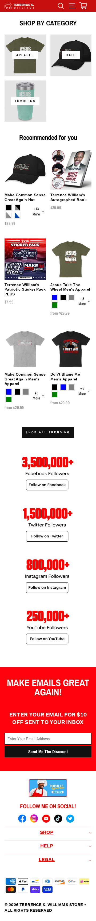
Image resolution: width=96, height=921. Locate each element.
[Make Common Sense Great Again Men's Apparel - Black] (17, 392)
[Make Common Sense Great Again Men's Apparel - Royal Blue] (9, 392)
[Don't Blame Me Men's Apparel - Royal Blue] (63, 387)
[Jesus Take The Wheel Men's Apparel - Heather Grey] (72, 297)
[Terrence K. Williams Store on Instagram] (34, 819)
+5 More (82, 301)
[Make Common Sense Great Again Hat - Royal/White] (17, 215)
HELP (46, 846)
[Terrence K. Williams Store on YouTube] (46, 819)
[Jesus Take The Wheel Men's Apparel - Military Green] (54, 305)
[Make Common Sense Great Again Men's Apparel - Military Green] (9, 399)
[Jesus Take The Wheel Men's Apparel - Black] (63, 297)
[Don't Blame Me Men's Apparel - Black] (54, 387)
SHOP (46, 832)
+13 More (36, 211)
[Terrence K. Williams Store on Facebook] (22, 819)
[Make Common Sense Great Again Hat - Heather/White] (9, 215)
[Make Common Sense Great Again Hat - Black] (9, 208)
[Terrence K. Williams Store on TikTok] (58, 819)
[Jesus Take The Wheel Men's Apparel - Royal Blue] (54, 297)
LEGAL (47, 860)
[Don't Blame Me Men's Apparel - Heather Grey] (72, 387)
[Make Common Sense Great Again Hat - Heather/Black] (17, 208)
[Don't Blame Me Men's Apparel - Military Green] (54, 394)
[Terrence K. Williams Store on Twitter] (70, 819)
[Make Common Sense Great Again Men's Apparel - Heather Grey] (26, 392)
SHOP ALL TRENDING (48, 432)
